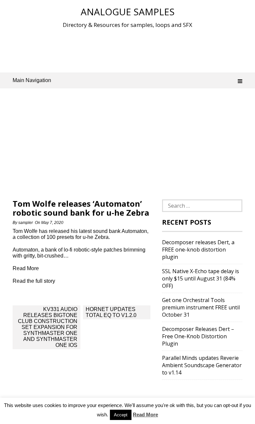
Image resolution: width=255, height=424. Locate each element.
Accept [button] (121, 414)
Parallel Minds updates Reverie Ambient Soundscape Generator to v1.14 (202, 365)
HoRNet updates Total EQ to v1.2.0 (111, 312)
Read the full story (34, 281)
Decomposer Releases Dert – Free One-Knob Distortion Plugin (198, 336)
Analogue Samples (128, 11)
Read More (145, 414)
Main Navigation (32, 80)
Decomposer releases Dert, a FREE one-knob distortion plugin (198, 250)
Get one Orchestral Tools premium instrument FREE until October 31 (201, 307)
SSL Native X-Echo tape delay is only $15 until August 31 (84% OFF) (200, 278)
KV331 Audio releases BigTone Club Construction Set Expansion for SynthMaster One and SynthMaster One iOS (47, 327)
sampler (25, 222)
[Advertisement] (133, 49)
